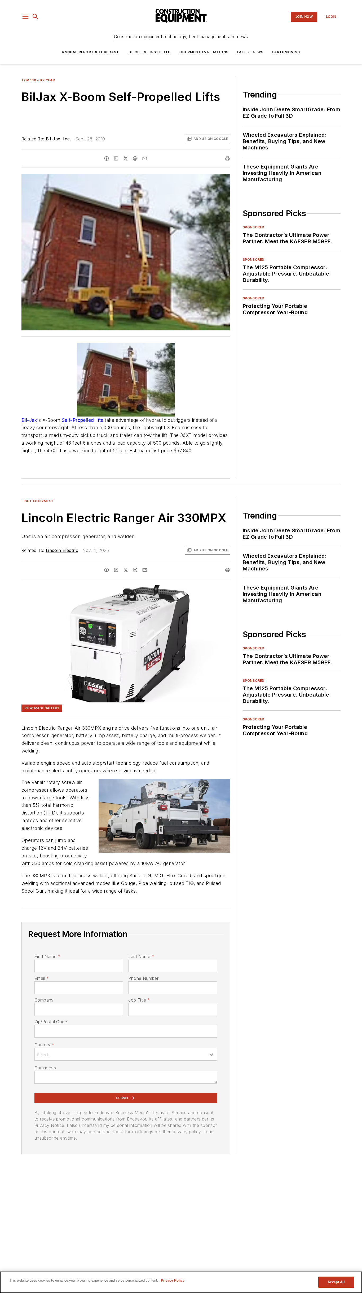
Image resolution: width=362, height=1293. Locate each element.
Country (44, 1044)
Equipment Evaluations (203, 52)
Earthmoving (286, 52)
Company (44, 1000)
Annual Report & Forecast (90, 52)
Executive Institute (148, 52)
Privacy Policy (172, 1280)
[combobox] (125, 1054)
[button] (25, 17)
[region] (181, 1282)
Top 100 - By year (38, 80)
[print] (227, 158)
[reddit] (135, 158)
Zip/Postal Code (50, 1021)
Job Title (139, 1000)
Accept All (336, 1282)
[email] (144, 158)
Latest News (250, 52)
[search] (35, 17)
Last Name (141, 956)
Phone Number (143, 978)
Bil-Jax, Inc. (58, 138)
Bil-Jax (29, 420)
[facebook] (106, 158)
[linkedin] (116, 158)
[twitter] (125, 158)
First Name (47, 956)
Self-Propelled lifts (82, 420)
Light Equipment (37, 501)
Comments (45, 1067)
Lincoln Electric (62, 550)
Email (41, 978)
